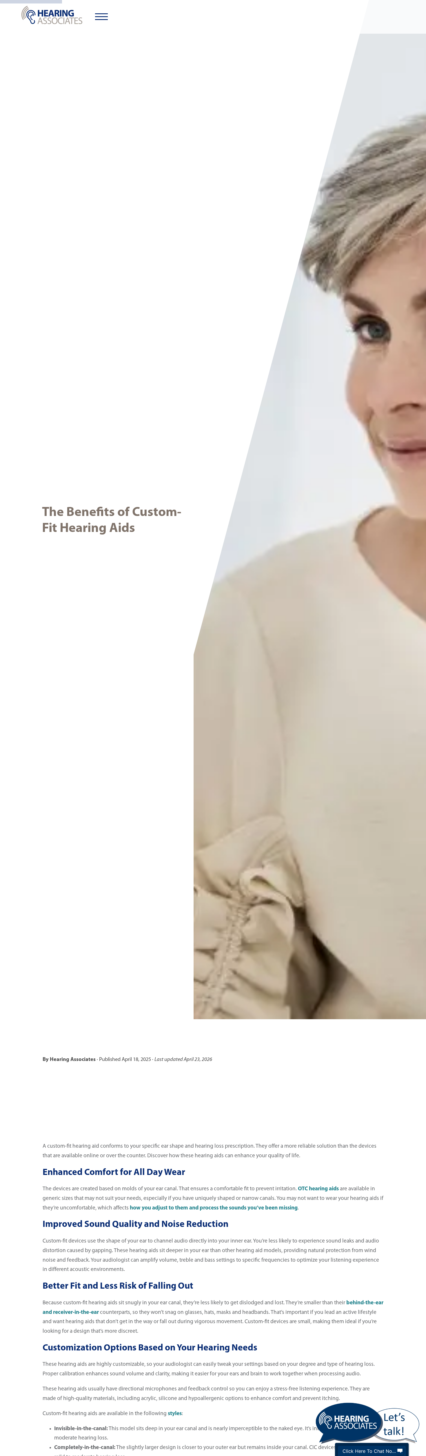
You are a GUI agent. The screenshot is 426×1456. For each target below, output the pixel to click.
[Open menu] (101, 16)
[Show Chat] (400, 1451)
